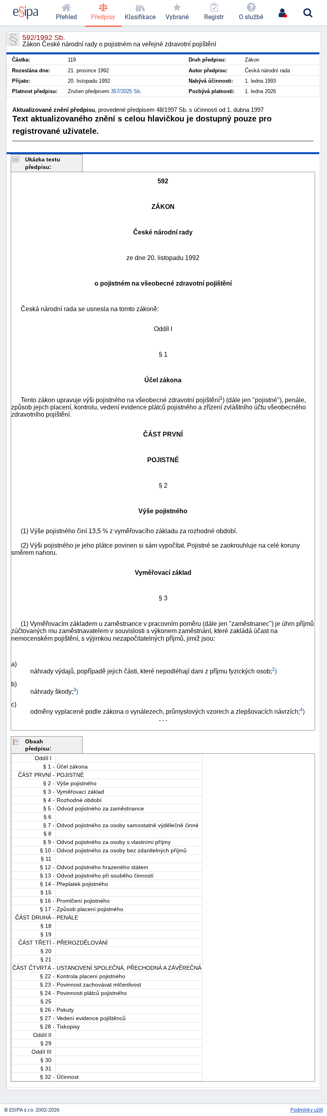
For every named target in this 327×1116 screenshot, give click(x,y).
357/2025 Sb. (126, 91)
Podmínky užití (306, 1110)
